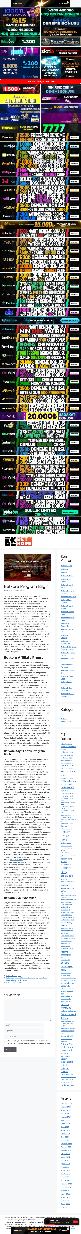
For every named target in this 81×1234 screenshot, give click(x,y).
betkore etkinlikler (65, 852)
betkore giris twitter (66, 860)
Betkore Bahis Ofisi (68, 597)
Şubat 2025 (65, 1124)
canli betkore (67, 1047)
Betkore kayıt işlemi (67, 912)
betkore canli (66, 784)
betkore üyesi (64, 1041)
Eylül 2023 (65, 1181)
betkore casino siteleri (66, 829)
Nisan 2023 (65, 1197)
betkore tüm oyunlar (66, 1001)
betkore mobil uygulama (67, 928)
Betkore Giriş (66, 569)
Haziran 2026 (66, 1107)
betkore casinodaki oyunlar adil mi (68, 820)
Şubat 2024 (65, 1164)
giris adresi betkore (66, 1057)
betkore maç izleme (66, 924)
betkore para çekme (66, 956)
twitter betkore (67, 1085)
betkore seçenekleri (66, 973)
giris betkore (67, 1062)
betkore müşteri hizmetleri (67, 932)
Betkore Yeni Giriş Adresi (67, 1025)
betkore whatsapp (66, 1006)
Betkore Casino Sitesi (66, 835)
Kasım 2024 (65, 1134)
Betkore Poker (65, 960)
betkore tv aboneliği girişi (67, 988)
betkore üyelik (67, 1036)
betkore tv (65, 986)
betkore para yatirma (67, 950)
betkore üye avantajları (29, 978)
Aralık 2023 (65, 1170)
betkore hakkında (67, 905)
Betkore (64, 572)
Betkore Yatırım (67, 576)
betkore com (66, 843)
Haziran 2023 (66, 1191)
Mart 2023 (65, 1201)
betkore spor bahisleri (68, 980)
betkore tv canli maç (67, 992)
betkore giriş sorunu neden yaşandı (67, 882)
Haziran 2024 (66, 1150)
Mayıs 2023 (65, 1194)
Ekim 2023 (65, 1177)
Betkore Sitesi (65, 975)
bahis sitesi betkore (68, 747)
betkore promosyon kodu (67, 966)
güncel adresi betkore (68, 1074)
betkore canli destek (67, 789)
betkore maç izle (67, 920)
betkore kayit (66, 907)
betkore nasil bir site (67, 936)
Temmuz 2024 (66, 1147)
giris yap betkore (65, 1070)
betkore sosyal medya (68, 978)
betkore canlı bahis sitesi (67, 799)
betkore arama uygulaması (67, 763)
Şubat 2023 (65, 1204)
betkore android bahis (66, 760)
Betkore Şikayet (68, 1044)
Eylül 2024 (65, 1140)
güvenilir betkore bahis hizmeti (68, 1077)
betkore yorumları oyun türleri (68, 1028)
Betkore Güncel (67, 885)
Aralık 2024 (65, 1130)
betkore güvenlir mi (68, 899)
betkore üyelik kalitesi (66, 1039)
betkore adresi (66, 758)
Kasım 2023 (65, 1174)
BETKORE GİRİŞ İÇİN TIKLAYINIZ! (40, 82)
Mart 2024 (65, 1160)
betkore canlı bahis (67, 796)
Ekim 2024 (65, 1137)
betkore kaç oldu (66, 915)
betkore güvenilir (65, 893)
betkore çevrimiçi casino (67, 1032)
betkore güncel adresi (67, 889)
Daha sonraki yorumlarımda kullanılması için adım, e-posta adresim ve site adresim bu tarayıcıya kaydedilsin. (28, 1042)
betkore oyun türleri (65, 946)
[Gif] (40, 225)
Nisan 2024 (65, 1157)
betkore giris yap (66, 864)
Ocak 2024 (65, 1167)
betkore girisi (68, 855)
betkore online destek (68, 938)
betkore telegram (68, 983)
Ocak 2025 (65, 1127)
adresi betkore (66, 744)
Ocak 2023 (65, 1207)
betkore (63, 749)
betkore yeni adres (68, 1011)
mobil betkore (66, 1082)
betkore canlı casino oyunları (67, 807)
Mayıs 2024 (65, 1154)
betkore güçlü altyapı (66, 902)
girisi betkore (42, 978)
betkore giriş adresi (67, 877)
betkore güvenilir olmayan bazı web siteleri (68, 896)
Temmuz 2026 (66, 1104)
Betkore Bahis (67, 765)
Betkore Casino (66, 818)
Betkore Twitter (66, 999)
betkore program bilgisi (14, 978)
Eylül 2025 (65, 1114)
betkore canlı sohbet (66, 815)
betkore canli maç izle (68, 794)
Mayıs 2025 (65, 1120)
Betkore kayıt (65, 910)
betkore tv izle (66, 996)
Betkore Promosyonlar (13, 976)
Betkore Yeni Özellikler (13, 982)
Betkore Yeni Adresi (68, 1016)
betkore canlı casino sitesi (67, 812)
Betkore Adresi (66, 566)
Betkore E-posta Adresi (66, 849)
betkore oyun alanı (65, 943)
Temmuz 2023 (66, 1187)
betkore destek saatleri (66, 846)
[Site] (40, 137)
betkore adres (67, 752)
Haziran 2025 (66, 1117)
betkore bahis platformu (67, 768)
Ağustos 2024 (66, 1144)
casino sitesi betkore (66, 1051)
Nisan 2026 (65, 1110)
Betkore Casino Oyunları (67, 824)
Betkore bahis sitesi (68, 773)
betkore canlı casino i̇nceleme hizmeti (68, 803)
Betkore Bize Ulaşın (67, 778)
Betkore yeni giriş (67, 1021)
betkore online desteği (66, 941)
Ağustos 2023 (66, 1184)
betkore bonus (68, 781)
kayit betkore (67, 1079)
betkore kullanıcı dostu (68, 917)
